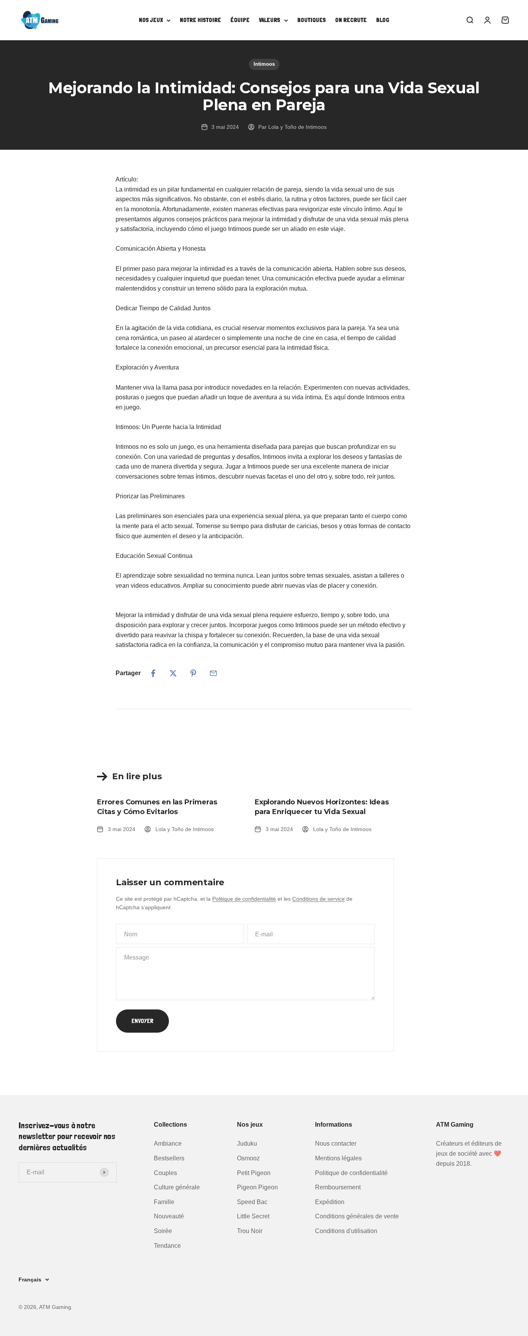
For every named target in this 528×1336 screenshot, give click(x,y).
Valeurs (269, 20)
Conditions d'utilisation (346, 1231)
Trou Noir (249, 1231)
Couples (165, 1173)
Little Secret (253, 1216)
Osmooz (248, 1158)
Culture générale (177, 1187)
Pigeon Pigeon (257, 1187)
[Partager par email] (213, 673)
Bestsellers (169, 1158)
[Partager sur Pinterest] (193, 673)
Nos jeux (151, 20)
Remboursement (338, 1187)
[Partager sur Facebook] (153, 673)
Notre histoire (200, 20)
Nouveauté (169, 1216)
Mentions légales (338, 1158)
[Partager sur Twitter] (173, 673)
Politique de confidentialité (244, 899)
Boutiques (311, 20)
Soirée (163, 1231)
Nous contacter (335, 1143)
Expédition (329, 1202)
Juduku (247, 1143)
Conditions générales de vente (357, 1216)
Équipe (240, 20)
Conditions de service (318, 899)
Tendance (167, 1245)
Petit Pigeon (254, 1173)
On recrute (351, 20)
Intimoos (264, 64)
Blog (382, 20)
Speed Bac (252, 1202)
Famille (164, 1202)
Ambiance (168, 1143)
